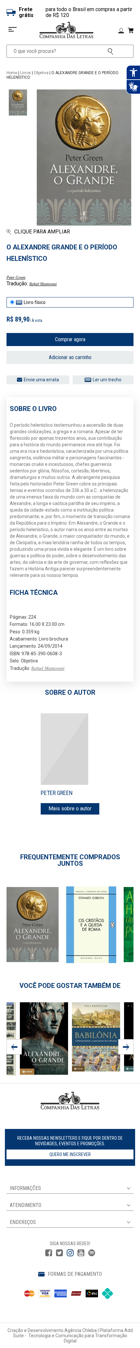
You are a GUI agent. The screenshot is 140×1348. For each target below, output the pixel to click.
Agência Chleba (80, 1330)
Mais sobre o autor (70, 808)
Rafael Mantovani (43, 284)
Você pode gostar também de (70, 986)
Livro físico (35, 302)
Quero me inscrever (70, 1154)
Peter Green (16, 277)
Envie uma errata (41, 379)
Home (12, 73)
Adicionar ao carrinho (70, 357)
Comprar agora (70, 339)
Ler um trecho (107, 379)
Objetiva (41, 73)
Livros (25, 73)
